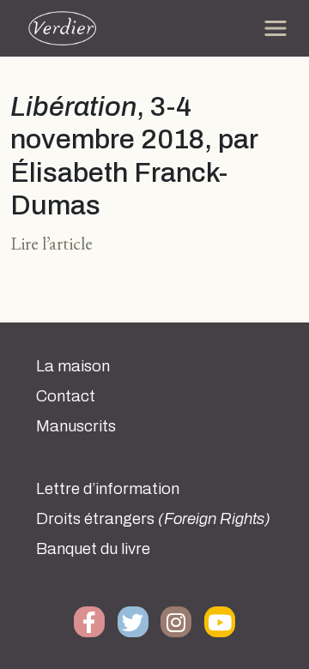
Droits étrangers (153, 518)
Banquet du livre (93, 549)
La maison (73, 366)
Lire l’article (51, 243)
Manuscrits (76, 426)
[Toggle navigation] (275, 28)
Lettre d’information (107, 488)
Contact (65, 396)
